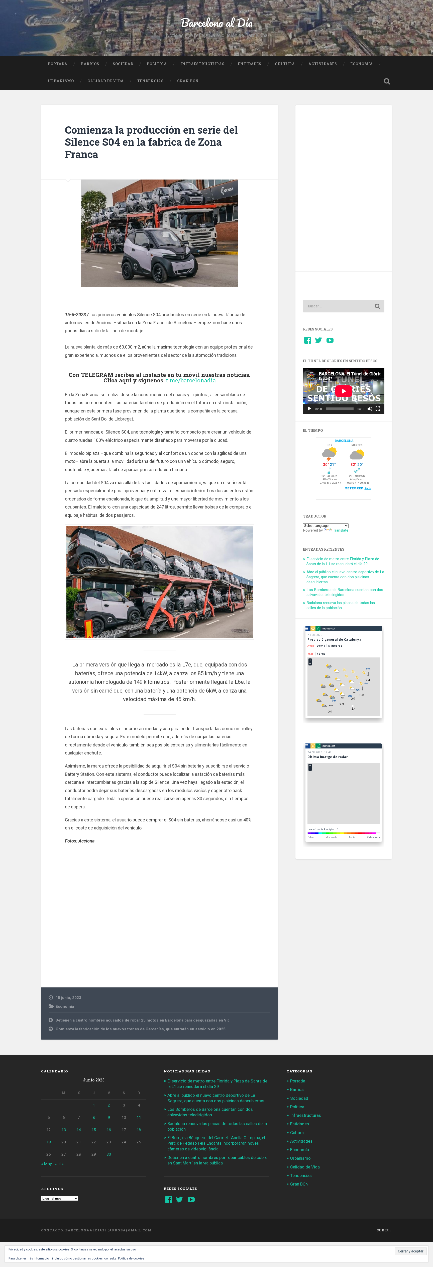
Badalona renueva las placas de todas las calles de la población (340, 605)
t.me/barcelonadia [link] (191, 380)
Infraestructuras (202, 64)
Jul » (59, 1163)
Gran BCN (188, 81)
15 (93, 1130)
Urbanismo (61, 81)
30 (108, 1154)
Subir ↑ (384, 1230)
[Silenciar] (369, 408)
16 (108, 1130)
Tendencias (150, 81)
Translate (340, 530)
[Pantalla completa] (377, 408)
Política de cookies (131, 1258)
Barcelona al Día (217, 22)
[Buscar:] (343, 306)
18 (139, 1130)
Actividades (322, 64)
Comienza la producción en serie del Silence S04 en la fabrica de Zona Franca (151, 142)
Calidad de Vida (105, 81)
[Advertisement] (159, 907)
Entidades (249, 64)
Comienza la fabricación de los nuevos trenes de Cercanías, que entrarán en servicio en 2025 (141, 1029)
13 (63, 1130)
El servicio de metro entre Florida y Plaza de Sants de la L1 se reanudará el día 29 (342, 561)
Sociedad (123, 64)
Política (157, 64)
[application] (343, 391)
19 (48, 1142)
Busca (387, 81)
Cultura (285, 64)
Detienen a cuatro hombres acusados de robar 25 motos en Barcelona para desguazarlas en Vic (143, 1020)
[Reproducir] (309, 408)
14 (78, 1130)
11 (139, 1117)
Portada (57, 64)
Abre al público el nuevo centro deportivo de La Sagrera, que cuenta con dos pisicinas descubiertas (345, 577)
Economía (362, 64)
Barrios (90, 64)
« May (46, 1163)
